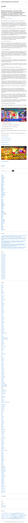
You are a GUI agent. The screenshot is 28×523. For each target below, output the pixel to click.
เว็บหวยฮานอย (3, 488)
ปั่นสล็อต (2, 439)
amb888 (2, 298)
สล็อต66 (2, 202)
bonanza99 (2, 303)
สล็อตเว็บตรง (3, 203)
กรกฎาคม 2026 (3, 255)
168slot (2, 284)
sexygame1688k (3, 393)
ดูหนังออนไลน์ (3, 220)
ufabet (2, 419)
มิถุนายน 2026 (3, 256)
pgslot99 (2, 367)
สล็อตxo (2, 228)
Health (2, 320)
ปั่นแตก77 (2, 441)
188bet (1, 513)
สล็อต (2, 196)
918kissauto (3, 292)
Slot (1, 394)
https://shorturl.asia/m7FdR (5, 144)
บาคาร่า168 (2, 182)
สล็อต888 (2, 205)
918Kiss (6, 513)
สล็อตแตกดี (2, 472)
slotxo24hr (2, 399)
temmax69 (2, 409)
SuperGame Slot (3, 404)
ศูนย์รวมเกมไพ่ (3, 447)
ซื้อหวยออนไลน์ (3, 194)
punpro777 (2, 193)
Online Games (3, 346)
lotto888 (2, 341)
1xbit (1, 289)
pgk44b (2, 361)
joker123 (2, 178)
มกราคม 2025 (3, 277)
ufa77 (2, 415)
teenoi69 (2, 408)
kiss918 (2, 216)
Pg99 (2, 356)
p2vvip (2, 347)
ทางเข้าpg (2, 434)
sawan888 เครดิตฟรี (4, 384)
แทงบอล (2, 489)
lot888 (2, 340)
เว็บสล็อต (2, 487)
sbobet (2, 387)
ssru (1, 403)
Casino (2, 308)
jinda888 (2, 326)
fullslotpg (2, 185)
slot (1, 218)
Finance (2, 314)
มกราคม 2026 (3, 262)
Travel (2, 410)
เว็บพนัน (2, 484)
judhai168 (18, 75)
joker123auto (3, 329)
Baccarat (2, 300)
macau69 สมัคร (6, 514)
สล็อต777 (2, 455)
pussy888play (3, 377)
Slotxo (2, 398)
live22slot (2, 336)
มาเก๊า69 (2, 445)
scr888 (2, 388)
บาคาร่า (2, 209)
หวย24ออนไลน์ (3, 476)
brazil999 (2, 305)
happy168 (2, 319)
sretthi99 (2, 400)
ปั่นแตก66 (2, 191)
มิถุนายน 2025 (3, 271)
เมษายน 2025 (3, 273)
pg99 (8, 514)
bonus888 (2, 304)
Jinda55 (2, 325)
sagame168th (3, 177)
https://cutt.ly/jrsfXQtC (4, 142)
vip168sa (2, 424)
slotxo (2, 210)
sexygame (2, 392)
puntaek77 (2, 373)
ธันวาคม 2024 (3, 278)
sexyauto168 (3, 389)
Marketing (2, 342)
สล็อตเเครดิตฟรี (3, 471)
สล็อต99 (2, 461)
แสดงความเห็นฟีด (3, 505)
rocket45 (2, 378)
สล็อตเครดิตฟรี (3, 467)
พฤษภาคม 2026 (3, 257)
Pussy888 (21, 514)
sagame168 (2, 382)
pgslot (2, 183)
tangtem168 (3, 405)
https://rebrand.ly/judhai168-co (6, 138)
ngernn (2, 345)
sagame (2, 515)
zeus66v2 (2, 426)
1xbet (2, 288)
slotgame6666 (3, 397)
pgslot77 (2, 190)
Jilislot (2, 324)
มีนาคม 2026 (3, 260)
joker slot (2, 222)
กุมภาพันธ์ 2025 (3, 276)
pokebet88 (2, 368)
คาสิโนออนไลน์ (3, 429)
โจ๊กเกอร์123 (2, 223)
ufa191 (2, 414)
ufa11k (2, 413)
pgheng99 (2, 184)
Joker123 (22, 513)
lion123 (2, 334)
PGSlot (2, 362)
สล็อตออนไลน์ (3, 229)
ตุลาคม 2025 (3, 266)
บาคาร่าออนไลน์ (3, 192)
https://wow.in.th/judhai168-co (5, 140)
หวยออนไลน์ (3, 195)
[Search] (13, 171)
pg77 (2, 355)
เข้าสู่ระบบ (2, 503)
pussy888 (2, 180)
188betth (2, 287)
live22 (2, 186)
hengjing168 (3, 321)
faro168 (11, 513)
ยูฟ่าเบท (2, 446)
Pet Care (2, 350)
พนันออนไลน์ (3, 442)
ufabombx (2, 421)
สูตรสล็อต (2, 473)
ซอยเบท (2, 430)
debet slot (2, 309)
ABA (1, 294)
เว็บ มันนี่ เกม (3, 483)
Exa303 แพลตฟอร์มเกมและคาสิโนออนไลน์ (9, 1)
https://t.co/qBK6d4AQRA (5, 161)
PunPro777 (2, 371)
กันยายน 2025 (3, 267)
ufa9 (1, 418)
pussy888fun (3, 376)
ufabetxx (2, 420)
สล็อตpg (2, 462)
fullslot (2, 315)
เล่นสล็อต (2, 482)
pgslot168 (2, 363)
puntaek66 (2, 372)
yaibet (2, 425)
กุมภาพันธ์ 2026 (3, 261)
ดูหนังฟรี (2, 179)
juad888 (2, 330)
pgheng (2, 357)
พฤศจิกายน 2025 (3, 265)
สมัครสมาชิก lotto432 (4, 450)
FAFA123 (2, 313)
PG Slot (2, 352)
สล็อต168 (25, 53)
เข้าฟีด (2, 504)
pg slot (2, 215)
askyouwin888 (3, 299)
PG (1, 351)
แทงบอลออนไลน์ (23, 518)
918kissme (2, 293)
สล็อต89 (2, 457)
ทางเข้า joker (3, 221)
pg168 (3, 166)
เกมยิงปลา (2, 478)
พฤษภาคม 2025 (3, 272)
